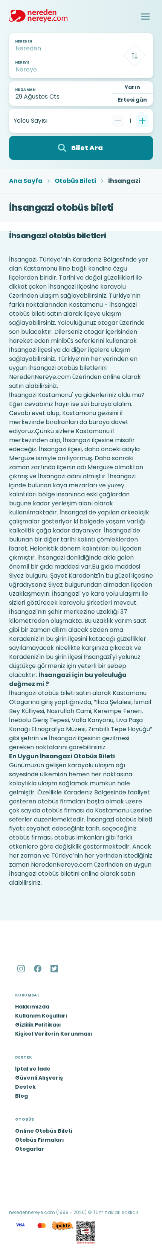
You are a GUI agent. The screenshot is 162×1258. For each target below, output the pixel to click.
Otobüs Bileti (75, 181)
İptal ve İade (32, 1068)
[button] (145, 16)
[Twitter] (55, 969)
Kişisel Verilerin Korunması (53, 1033)
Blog (21, 1096)
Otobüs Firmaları (39, 1140)
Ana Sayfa (26, 181)
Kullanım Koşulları (41, 1015)
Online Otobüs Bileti (43, 1131)
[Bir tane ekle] (142, 121)
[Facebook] (38, 969)
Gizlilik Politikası (38, 1024)
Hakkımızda (32, 1006)
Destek (25, 1087)
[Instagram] (22, 969)
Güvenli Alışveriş (39, 1078)
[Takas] (134, 55)
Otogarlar (29, 1149)
